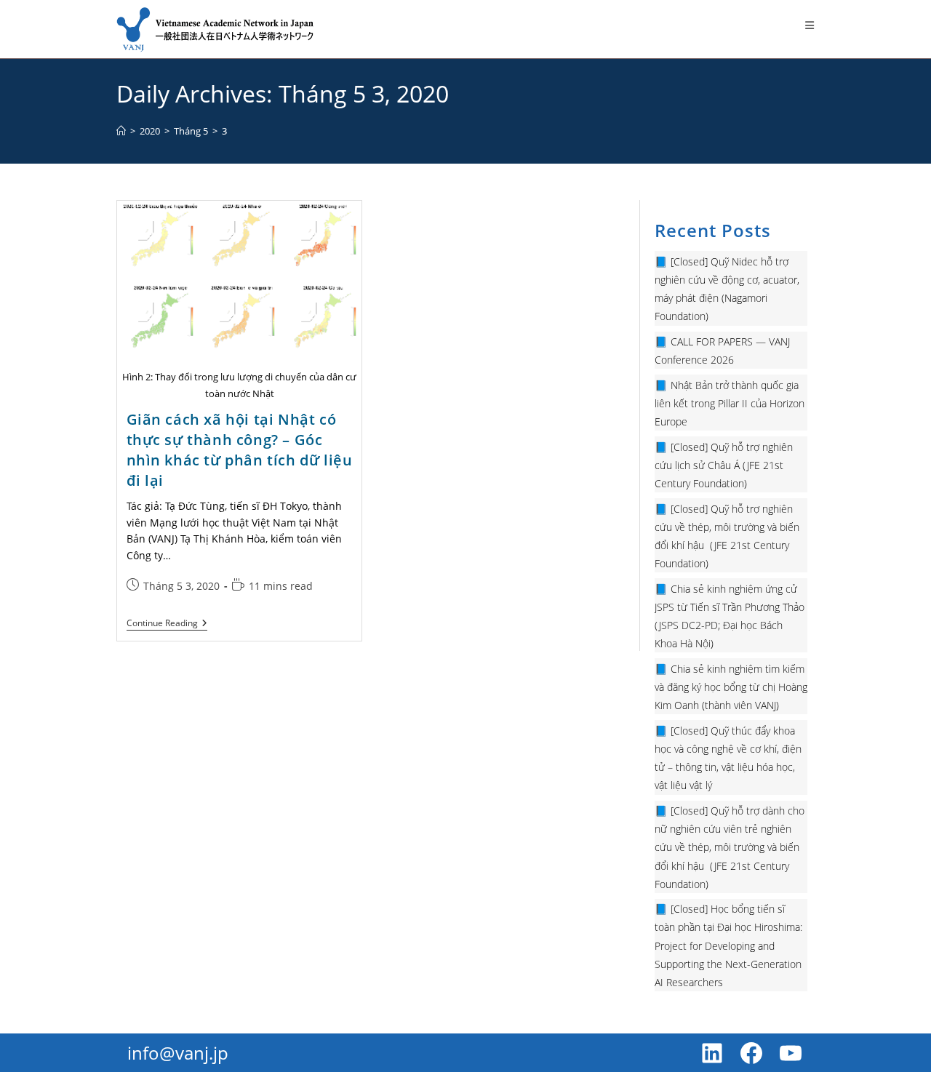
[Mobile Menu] (810, 25)
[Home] (121, 130)
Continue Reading (167, 624)
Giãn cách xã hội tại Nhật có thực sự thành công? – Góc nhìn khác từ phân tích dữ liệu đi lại (240, 449)
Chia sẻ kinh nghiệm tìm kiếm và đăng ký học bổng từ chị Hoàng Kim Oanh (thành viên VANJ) (731, 687)
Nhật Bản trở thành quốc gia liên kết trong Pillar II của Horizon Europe (729, 403)
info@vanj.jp (177, 1053)
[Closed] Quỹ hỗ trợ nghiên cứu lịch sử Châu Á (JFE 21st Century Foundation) (724, 465)
